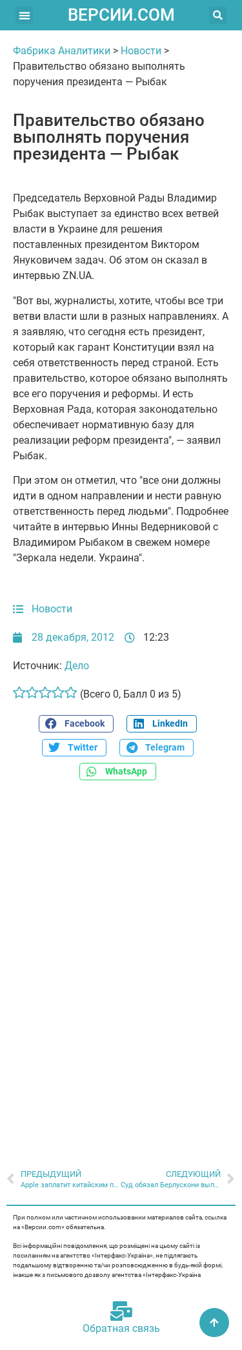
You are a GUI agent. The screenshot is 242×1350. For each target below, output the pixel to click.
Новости (141, 51)
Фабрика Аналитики (61, 51)
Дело (77, 665)
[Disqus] (121, 967)
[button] (24, 15)
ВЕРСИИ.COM (121, 15)
